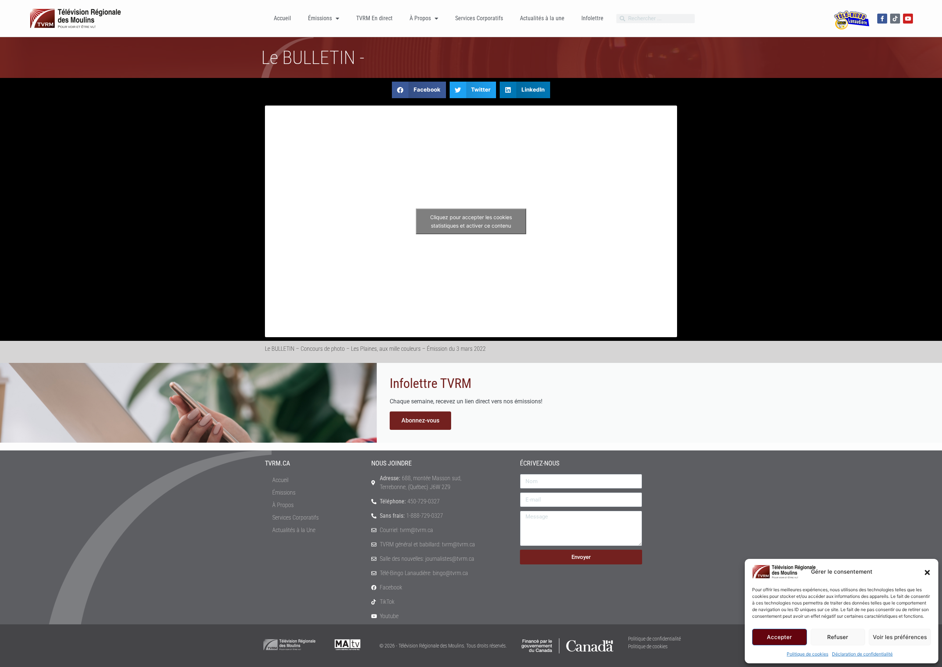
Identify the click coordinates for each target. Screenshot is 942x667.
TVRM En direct (374, 18)
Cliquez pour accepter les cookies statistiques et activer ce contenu (471, 221)
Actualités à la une (542, 18)
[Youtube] (908, 19)
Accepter (779, 637)
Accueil (282, 18)
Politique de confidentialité (654, 639)
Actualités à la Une (293, 530)
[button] (927, 571)
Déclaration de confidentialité (862, 654)
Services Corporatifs (479, 18)
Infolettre (592, 18)
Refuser (837, 637)
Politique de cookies (807, 654)
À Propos (420, 18)
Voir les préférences (900, 637)
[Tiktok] (895, 19)
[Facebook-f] (882, 19)
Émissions (320, 18)
